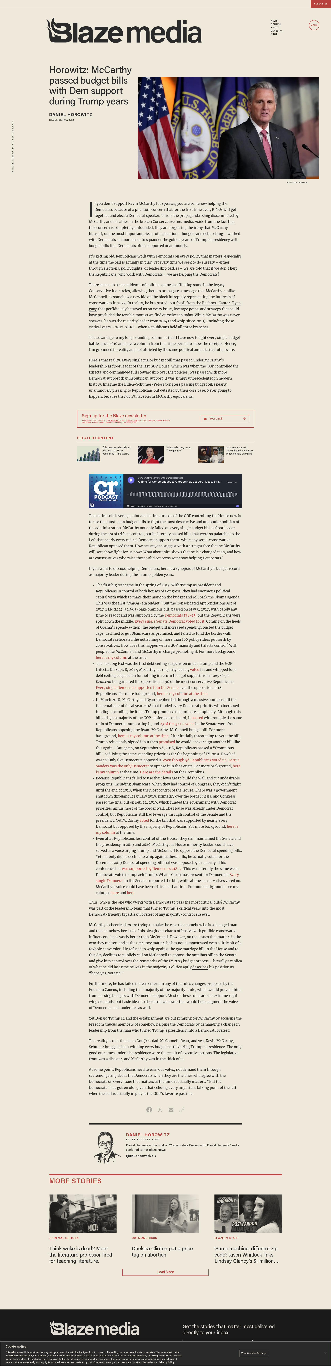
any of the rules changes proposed (193, 983)
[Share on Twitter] (160, 1109)
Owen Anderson (144, 1238)
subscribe (321, 4)
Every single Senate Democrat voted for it (169, 621)
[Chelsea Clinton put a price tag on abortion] (165, 1213)
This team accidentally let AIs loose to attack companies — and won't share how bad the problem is (117, 451)
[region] (165, 1353)
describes (200, 967)
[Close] (325, 1353)
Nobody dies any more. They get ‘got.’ (178, 449)
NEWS (274, 21)
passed (197, 718)
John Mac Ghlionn (64, 1238)
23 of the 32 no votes (177, 724)
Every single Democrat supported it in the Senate (137, 687)
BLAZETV (276, 31)
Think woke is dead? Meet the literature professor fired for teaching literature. (80, 1255)
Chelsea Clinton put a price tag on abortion (162, 1252)
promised (167, 742)
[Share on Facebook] (149, 1109)
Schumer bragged (104, 1047)
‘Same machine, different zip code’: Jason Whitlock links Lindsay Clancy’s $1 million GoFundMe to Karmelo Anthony (246, 1256)
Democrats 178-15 (180, 615)
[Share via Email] (171, 1109)
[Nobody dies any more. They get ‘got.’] (151, 454)
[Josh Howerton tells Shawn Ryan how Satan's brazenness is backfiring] (211, 454)
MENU (314, 25)
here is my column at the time (182, 694)
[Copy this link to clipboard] (182, 1109)
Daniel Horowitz (71, 115)
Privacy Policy (115, 421)
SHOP (274, 34)
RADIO (275, 28)
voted (194, 669)
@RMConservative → (141, 1156)
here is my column (111, 657)
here (115, 893)
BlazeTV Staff (226, 1238)
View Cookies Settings (254, 1353)
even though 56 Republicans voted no (195, 760)
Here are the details (156, 772)
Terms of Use (131, 421)
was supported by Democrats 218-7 (152, 868)
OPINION (276, 24)
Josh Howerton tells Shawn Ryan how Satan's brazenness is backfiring (239, 450)
